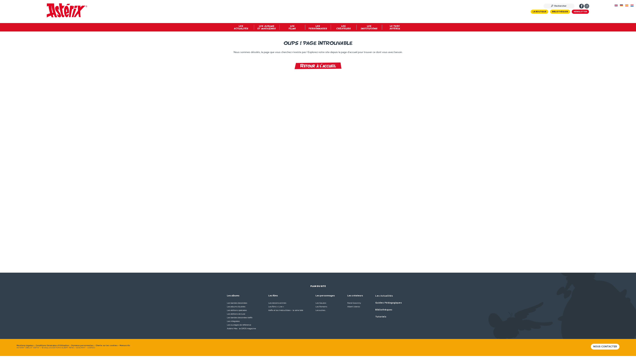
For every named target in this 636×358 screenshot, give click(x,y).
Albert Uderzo (353, 306)
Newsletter (580, 12)
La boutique (539, 12)
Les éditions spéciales (237, 310)
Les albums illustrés (236, 306)
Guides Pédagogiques (388, 303)
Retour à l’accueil (318, 65)
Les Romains (321, 306)
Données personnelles (82, 345)
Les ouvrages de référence (239, 325)
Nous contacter (605, 346)
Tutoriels (380, 317)
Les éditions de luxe (236, 314)
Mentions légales (25, 345)
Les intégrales (233, 321)
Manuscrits (125, 345)
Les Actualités (384, 296)
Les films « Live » (276, 306)
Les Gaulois (321, 303)
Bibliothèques (560, 12)
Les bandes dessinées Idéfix (239, 317)
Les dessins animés (277, 303)
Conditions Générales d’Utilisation (52, 345)
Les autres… (321, 310)
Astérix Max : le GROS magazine (241, 328)
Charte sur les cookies (106, 345)
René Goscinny (354, 303)
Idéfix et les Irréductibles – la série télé (285, 310)
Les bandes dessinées (237, 303)
